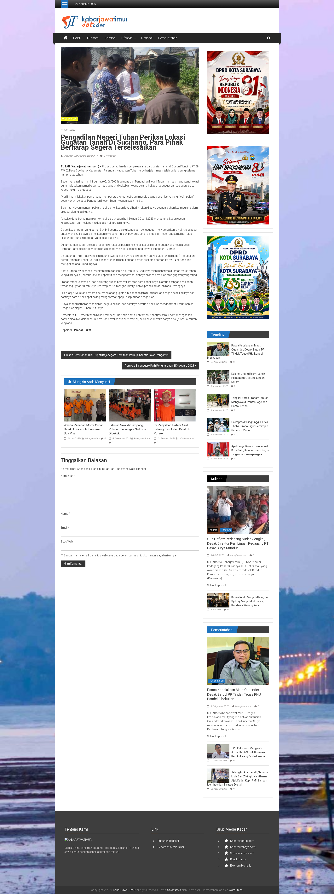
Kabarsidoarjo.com (242, 840)
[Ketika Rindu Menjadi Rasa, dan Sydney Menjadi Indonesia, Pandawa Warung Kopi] (218, 600)
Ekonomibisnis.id (240, 865)
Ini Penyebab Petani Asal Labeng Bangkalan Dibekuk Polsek (172, 429)
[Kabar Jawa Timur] (65, 38)
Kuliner (213, 530)
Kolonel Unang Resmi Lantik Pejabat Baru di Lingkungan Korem (248, 377)
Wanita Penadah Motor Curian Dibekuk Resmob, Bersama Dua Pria (83, 429)
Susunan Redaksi (168, 840)
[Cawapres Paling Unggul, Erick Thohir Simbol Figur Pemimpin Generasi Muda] (218, 425)
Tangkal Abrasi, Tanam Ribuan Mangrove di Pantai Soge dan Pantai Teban (249, 402)
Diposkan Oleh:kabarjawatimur (79, 155)
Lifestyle (127, 38)
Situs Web (67, 541)
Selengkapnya (216, 585)
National (147, 38)
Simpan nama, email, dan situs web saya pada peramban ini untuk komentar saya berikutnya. (120, 555)
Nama (65, 513)
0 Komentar (109, 155)
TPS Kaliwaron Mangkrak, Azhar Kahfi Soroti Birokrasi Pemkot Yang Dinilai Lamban (248, 752)
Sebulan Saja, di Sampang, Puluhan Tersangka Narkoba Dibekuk (127, 429)
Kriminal (110, 38)
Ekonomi (93, 38)
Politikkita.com (239, 859)
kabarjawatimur (93, 438)
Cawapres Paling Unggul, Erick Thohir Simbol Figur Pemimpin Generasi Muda (249, 426)
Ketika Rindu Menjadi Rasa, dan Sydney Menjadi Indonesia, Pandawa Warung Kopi (250, 601)
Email (65, 527)
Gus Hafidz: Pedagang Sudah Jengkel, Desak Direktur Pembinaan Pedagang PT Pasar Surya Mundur (237, 543)
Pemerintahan (167, 38)
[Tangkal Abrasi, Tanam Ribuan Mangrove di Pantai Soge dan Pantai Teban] (218, 400)
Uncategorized (69, 118)
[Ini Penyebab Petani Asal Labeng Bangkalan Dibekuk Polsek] (175, 405)
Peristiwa (226, 530)
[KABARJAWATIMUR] (78, 839)
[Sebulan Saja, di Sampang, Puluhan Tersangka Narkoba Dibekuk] (130, 405)
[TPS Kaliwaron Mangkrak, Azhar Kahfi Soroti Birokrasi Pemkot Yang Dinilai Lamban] (218, 751)
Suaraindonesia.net (242, 853)
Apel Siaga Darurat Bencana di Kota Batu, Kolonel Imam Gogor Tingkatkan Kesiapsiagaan (250, 450)
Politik (77, 38)
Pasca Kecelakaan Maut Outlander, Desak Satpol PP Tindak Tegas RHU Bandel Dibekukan (234, 694)
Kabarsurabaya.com (243, 847)
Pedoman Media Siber (171, 847)
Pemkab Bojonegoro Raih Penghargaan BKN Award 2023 (159, 365)
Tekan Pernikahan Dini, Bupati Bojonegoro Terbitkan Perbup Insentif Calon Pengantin (117, 355)
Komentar (68, 475)
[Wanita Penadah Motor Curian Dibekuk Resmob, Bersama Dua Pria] (85, 405)
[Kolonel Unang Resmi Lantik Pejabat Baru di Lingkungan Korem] (218, 376)
